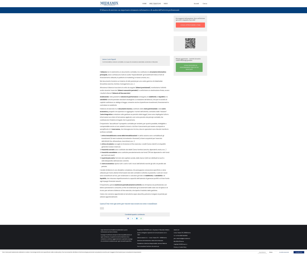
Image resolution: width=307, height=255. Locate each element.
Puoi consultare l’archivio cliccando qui (148, 246)
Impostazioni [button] (262, 252)
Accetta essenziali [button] (284, 252)
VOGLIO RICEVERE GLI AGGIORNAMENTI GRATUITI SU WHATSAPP (189, 67)
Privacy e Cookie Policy (180, 247)
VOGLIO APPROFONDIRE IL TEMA (190, 25)
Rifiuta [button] (270, 252)
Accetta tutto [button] (299, 252)
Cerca (205, 3)
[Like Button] (102, 208)
